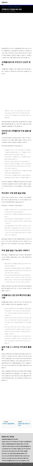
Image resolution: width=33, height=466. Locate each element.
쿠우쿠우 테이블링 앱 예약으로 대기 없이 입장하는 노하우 (15, 460)
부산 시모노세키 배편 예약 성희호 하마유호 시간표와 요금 (15, 455)
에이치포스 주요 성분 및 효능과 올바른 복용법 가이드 (14, 453)
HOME (3, 6)
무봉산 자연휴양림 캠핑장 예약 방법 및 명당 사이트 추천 (15, 444)
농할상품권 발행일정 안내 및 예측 (10, 439)
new (6, 6)
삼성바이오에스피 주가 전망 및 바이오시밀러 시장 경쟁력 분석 (16, 441)
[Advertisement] (16, 30)
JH (21, 463)
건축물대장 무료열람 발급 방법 (14, 6)
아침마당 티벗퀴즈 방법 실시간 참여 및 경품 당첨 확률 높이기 (16, 446)
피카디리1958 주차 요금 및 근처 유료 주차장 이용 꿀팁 (14, 451)
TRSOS (5, 2)
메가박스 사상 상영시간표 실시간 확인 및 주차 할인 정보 (15, 458)
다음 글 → (24, 423)
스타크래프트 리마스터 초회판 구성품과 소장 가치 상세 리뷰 (16, 448)
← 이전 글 (8, 422)
